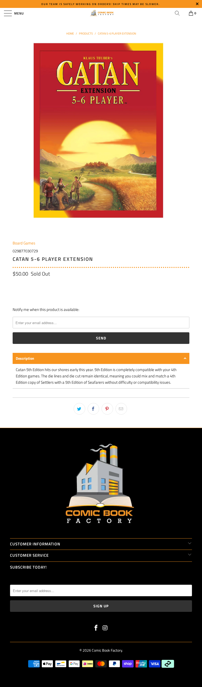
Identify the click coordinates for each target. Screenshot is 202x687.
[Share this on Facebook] (93, 409)
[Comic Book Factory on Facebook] (96, 628)
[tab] (101, 358)
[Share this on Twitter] (79, 409)
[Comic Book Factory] (101, 13)
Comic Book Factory (107, 650)
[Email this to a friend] (121, 409)
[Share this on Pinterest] (107, 409)
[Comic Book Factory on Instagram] (105, 628)
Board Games (24, 243)
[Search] (177, 13)
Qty (15, 284)
